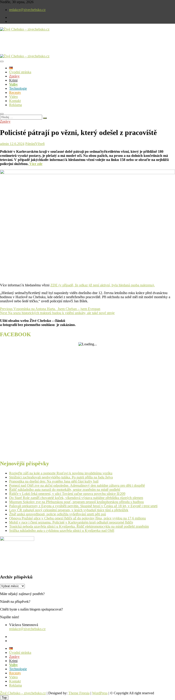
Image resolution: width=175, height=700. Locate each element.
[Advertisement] (53, 46)
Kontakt (15, 101)
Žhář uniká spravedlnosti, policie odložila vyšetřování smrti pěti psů (57, 514)
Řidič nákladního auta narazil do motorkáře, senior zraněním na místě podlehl (64, 489)
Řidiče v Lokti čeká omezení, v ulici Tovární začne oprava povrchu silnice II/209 (67, 494)
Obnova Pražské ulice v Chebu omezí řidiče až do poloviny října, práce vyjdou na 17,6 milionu (77, 518)
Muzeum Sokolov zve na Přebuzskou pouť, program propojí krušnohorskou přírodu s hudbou (76, 502)
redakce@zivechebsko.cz (27, 10)
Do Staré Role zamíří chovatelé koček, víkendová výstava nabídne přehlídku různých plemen (76, 498)
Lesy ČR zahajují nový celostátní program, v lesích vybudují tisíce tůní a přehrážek (68, 510)
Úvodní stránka (20, 72)
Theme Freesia (79, 693)
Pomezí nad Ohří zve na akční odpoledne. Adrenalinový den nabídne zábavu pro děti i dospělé (77, 485)
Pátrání (30, 144)
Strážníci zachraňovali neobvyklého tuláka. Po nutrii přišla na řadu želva (61, 477)
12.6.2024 (16, 144)
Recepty (15, 92)
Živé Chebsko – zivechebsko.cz (23, 693)
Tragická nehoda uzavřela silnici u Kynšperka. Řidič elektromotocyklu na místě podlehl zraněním (79, 526)
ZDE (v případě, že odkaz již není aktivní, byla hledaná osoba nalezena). (102, 285)
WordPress (100, 693)
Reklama (15, 105)
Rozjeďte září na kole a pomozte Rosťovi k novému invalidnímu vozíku (60, 473)
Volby (13, 84)
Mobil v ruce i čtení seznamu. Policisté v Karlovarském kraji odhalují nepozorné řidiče (71, 522)
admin (4, 144)
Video (13, 97)
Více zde (35, 164)
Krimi (13, 80)
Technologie (18, 88)
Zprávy (14, 76)
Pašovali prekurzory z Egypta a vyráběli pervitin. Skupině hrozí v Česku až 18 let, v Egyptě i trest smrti (83, 506)
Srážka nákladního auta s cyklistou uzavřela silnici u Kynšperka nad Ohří (61, 530)
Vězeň (40, 144)
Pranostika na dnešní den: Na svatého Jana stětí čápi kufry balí (53, 481)
